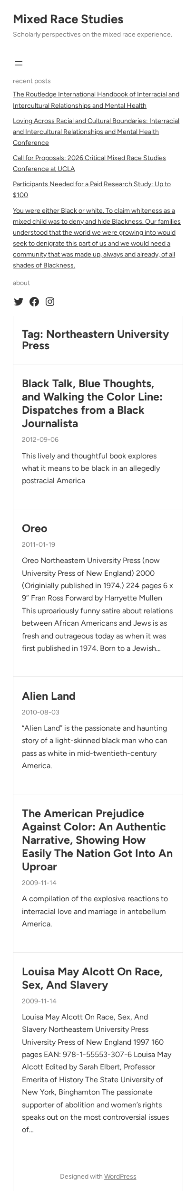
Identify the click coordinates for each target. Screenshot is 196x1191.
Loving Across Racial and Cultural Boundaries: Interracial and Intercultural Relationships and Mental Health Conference (96, 132)
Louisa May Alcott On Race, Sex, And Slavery (92, 978)
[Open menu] (18, 63)
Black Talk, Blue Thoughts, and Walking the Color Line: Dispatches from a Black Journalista (92, 403)
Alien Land (49, 696)
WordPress (120, 1176)
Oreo (35, 528)
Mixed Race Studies (68, 19)
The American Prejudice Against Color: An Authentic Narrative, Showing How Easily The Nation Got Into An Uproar (97, 840)
